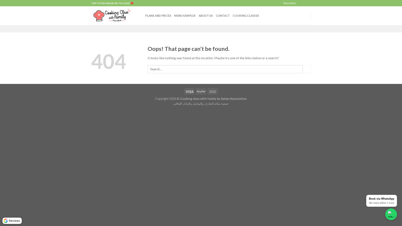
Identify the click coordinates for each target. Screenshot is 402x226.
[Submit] (307, 69)
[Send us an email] (309, 3)
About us (206, 15)
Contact (223, 15)
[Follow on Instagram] (305, 3)
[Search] (140, 16)
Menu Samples (185, 15)
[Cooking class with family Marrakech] (112, 15)
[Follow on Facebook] (301, 3)
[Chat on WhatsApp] (391, 214)
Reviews (14, 221)
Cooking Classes (246, 15)
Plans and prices (158, 15)
